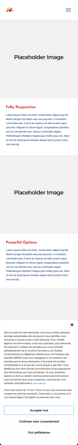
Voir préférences (39, 432)
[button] (72, 325)
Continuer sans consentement (39, 421)
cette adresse (39, 383)
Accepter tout (39, 410)
